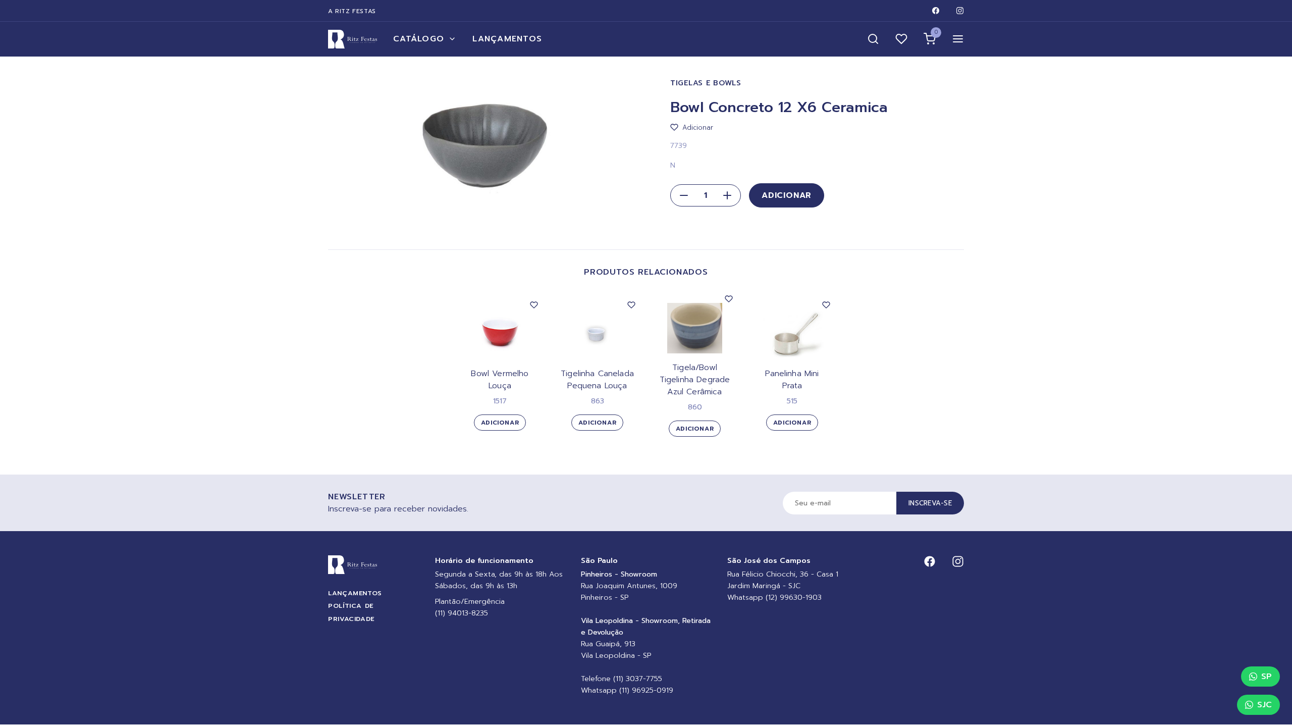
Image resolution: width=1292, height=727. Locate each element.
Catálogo (418, 39)
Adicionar (787, 195)
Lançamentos (507, 39)
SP (1266, 676)
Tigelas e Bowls (705, 83)
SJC (1264, 705)
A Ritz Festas (352, 11)
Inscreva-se (930, 503)
